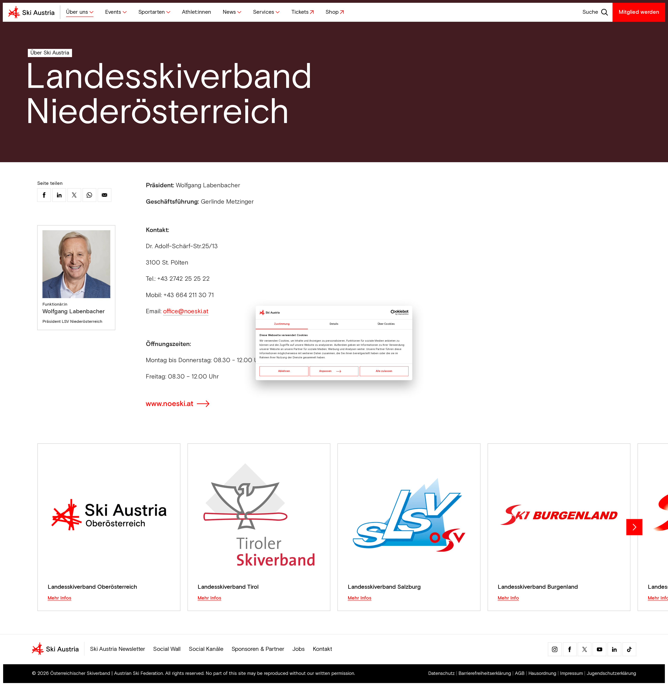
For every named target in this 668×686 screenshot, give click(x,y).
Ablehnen (284, 371)
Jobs (298, 649)
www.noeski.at (169, 404)
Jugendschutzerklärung (611, 673)
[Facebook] (569, 649)
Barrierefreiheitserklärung (485, 673)
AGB (520, 673)
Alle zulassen (384, 371)
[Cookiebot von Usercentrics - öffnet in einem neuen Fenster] (393, 312)
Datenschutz (441, 673)
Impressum (571, 673)
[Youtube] (599, 649)
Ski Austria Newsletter (117, 649)
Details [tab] (334, 324)
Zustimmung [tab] (282, 324)
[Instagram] (555, 649)
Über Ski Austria (49, 52)
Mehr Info (508, 598)
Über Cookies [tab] (386, 324)
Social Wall (167, 649)
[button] (79, 12)
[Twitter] (584, 649)
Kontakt (322, 649)
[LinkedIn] (614, 649)
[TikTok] (629, 649)
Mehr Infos (59, 598)
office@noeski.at (185, 311)
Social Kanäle (206, 649)
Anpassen (325, 371)
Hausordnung (542, 673)
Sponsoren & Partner (258, 649)
